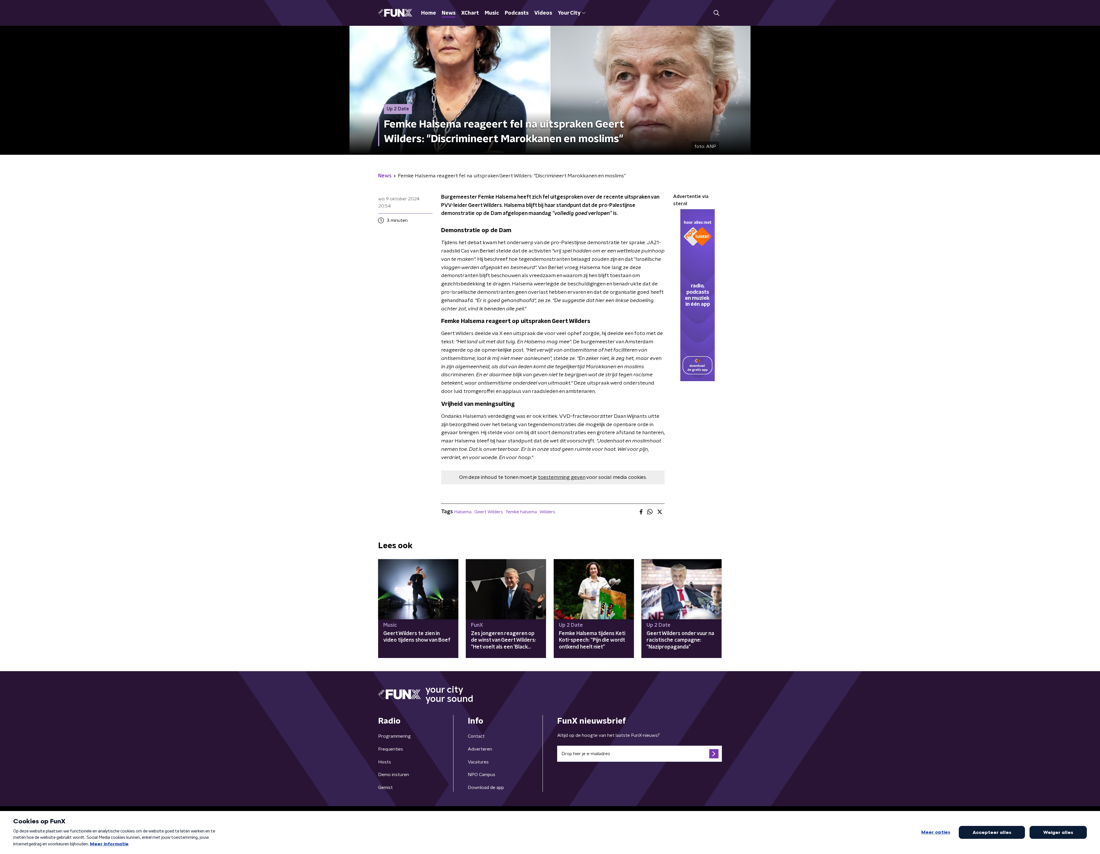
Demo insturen (393, 774)
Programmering (394, 736)
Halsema (463, 512)
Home (428, 13)
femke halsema (521, 512)
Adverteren (480, 749)
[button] (716, 13)
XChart (470, 13)
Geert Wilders (488, 512)
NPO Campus (481, 774)
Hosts (384, 762)
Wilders (547, 512)
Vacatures (478, 762)
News (448, 13)
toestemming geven (561, 477)
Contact (476, 736)
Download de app (486, 787)
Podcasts (517, 13)
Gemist (385, 787)
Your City (569, 13)
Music (492, 13)
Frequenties (390, 749)
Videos (543, 13)
